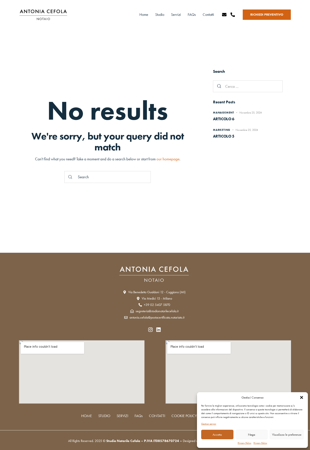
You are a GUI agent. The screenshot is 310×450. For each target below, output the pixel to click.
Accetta (217, 434)
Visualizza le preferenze (286, 434)
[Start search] (70, 177)
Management (223, 112)
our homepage (167, 159)
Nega (251, 434)
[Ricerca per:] (248, 86)
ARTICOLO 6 (223, 119)
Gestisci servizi (208, 424)
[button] (301, 397)
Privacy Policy (244, 443)
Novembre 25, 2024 (250, 112)
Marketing (221, 130)
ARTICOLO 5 (223, 136)
